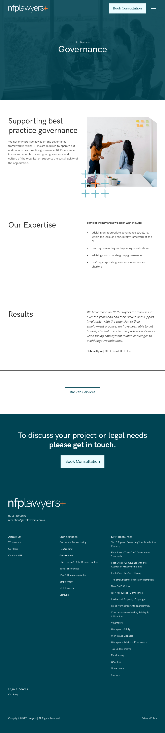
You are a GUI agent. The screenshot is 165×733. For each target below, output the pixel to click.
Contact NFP (15, 555)
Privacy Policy (149, 718)
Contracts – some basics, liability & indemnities (130, 614)
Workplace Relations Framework (129, 642)
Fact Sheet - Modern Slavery (126, 573)
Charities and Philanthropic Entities (79, 562)
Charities (116, 662)
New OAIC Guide (120, 586)
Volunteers (117, 622)
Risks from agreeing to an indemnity (130, 605)
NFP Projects (67, 588)
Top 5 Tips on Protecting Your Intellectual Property (133, 544)
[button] (152, 8)
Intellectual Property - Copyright (128, 599)
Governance (66, 555)
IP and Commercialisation (73, 575)
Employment (66, 581)
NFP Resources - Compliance (127, 592)
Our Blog (13, 694)
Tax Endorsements (121, 649)
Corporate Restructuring (73, 542)
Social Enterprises (69, 568)
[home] (28, 8)
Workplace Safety (120, 629)
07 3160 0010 (17, 516)
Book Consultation (127, 8)
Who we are (14, 542)
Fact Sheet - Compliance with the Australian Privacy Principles (128, 564)
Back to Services (82, 392)
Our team (13, 549)
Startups (64, 594)
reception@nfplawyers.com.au (27, 520)
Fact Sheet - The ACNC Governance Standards (130, 554)
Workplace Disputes (122, 635)
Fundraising (66, 549)
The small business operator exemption (132, 579)
